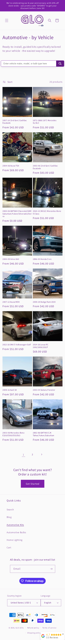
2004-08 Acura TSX (10, 165)
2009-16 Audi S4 (9, 390)
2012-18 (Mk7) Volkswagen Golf (16, 344)
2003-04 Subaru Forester (44, 390)
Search (10, 509)
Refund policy (33, 628)
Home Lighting (14, 539)
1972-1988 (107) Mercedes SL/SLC (44, 121)
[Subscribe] (51, 569)
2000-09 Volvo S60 (10, 259)
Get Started (32, 483)
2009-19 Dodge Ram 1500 (44, 302)
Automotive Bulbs (16, 532)
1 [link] (23, 454)
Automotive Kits (15, 524)
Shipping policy (34, 633)
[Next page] (41, 454)
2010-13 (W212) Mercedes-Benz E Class (47, 212)
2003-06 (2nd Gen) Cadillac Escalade (45, 167)
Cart (9, 547)
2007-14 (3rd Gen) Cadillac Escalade (14, 121)
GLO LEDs (20, 627)
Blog (9, 517)
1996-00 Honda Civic (42, 259)
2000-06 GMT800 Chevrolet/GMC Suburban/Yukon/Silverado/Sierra (17, 213)
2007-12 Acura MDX (11, 302)
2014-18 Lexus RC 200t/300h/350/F (40, 345)
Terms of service (49, 628)
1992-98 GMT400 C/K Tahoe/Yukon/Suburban (43, 434)
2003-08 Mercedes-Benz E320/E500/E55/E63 (13, 434)
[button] (6, 20)
